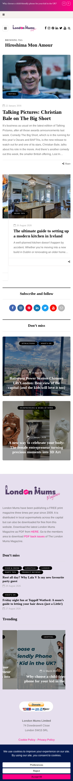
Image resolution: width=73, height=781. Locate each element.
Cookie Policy (27, 739)
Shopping (34, 637)
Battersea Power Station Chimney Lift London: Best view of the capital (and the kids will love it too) (36, 383)
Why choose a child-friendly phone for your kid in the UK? (34, 678)
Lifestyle (30, 568)
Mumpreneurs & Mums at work (36, 408)
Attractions (28, 343)
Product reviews (31, 572)
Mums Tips (13, 213)
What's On (46, 343)
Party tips (10, 572)
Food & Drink (12, 568)
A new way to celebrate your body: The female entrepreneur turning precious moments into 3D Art (36, 447)
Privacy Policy (46, 739)
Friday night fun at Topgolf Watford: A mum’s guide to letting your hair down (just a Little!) (33, 602)
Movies (12, 94)
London (46, 568)
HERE (35, 531)
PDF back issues (34, 536)
